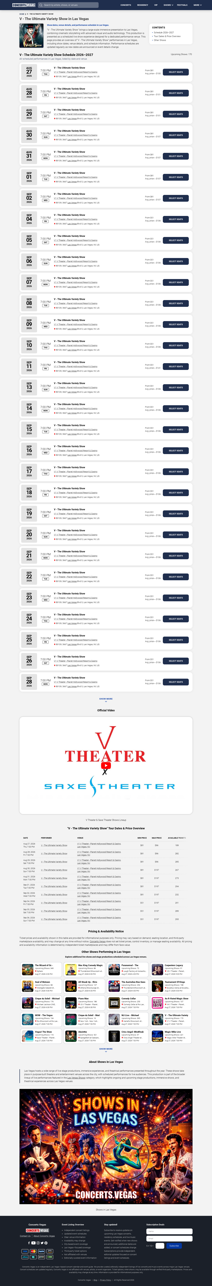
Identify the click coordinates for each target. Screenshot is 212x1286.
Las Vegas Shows (76, 1077)
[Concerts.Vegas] (37, 1231)
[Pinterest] (45, 1243)
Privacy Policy (105, 1280)
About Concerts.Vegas (44, 1236)
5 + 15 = (149, 1246)
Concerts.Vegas (98, 941)
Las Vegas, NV (83, 847)
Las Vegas (72, 76)
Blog (95, 1280)
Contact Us (25, 1236)
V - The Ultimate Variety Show (54, 845)
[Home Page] (23, 5)
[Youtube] (33, 1243)
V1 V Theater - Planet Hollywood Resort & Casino (75, 72)
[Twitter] (42, 1243)
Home (21, 14)
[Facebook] (29, 1243)
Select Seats (176, 72)
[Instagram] (38, 1243)
